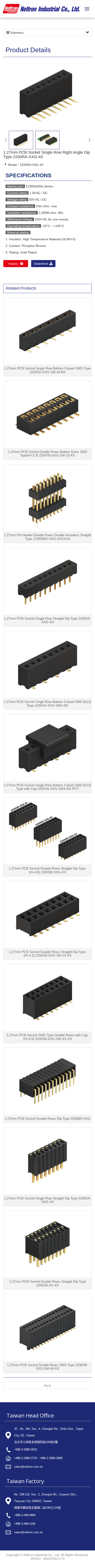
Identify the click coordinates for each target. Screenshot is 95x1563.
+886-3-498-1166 (24, 1523)
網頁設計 (36, 1558)
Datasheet (41, 263)
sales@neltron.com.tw (28, 1466)
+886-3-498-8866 (25, 1515)
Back (47, 1385)
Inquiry (13, 263)
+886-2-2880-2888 (50, 1458)
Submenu (16, 32)
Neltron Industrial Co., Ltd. (41, 8)
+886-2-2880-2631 (25, 1449)
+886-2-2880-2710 (25, 1458)
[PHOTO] (47, 94)
